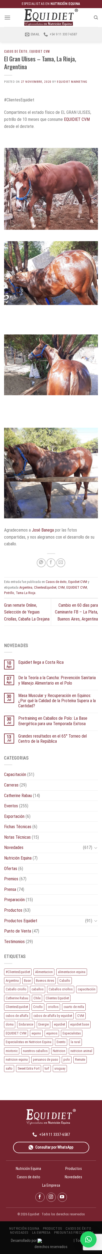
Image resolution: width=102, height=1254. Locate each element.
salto (9, 1068)
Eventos (11, 805)
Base (27, 980)
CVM (61, 587)
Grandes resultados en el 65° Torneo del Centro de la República (52, 739)
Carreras (11, 785)
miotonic (12, 1051)
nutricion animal (81, 1051)
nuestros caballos (35, 1051)
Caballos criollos (61, 989)
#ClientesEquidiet (18, 972)
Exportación (14, 816)
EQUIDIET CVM (77, 119)
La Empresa (51, 1185)
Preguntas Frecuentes (73, 1233)
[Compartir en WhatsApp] (41, 562)
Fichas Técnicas (17, 826)
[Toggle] (96, 847)
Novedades (13, 847)
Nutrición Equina (18, 858)
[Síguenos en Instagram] (51, 1197)
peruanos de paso (45, 1059)
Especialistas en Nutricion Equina (28, 1042)
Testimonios (14, 941)
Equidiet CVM (39, 51)
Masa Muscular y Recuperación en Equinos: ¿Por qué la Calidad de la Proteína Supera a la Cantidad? (57, 700)
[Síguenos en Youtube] (62, 1197)
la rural (75, 1042)
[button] (88, 1239)
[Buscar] (96, 17)
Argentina (25, 587)
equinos (51, 1033)
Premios (11, 878)
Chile (37, 998)
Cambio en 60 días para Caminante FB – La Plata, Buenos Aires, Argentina (76, 612)
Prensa (10, 889)
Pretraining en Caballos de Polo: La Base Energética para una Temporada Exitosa (52, 721)
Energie (43, 1024)
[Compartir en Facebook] (51, 562)
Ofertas (10, 868)
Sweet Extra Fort (28, 1068)
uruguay (59, 1068)
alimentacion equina (71, 972)
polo (66, 1059)
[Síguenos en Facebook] (40, 1197)
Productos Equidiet (20, 920)
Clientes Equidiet (57, 998)
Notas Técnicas (17, 837)
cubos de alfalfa (17, 1016)
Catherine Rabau (18, 795)
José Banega (43, 530)
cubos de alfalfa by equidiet (52, 1016)
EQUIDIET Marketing (72, 82)
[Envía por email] (60, 562)
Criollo (38, 1007)
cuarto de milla (74, 1007)
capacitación (86, 989)
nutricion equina (17, 1059)
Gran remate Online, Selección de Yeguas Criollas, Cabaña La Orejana (27, 612)
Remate (80, 1059)
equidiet (59, 1024)
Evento (61, 1042)
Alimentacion (44, 972)
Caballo (64, 980)
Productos (13, 910)
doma (10, 1024)
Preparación (14, 899)
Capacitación (15, 774)
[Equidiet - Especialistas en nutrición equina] (51, 17)
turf (47, 1068)
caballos (38, 989)
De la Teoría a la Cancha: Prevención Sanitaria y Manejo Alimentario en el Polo (57, 680)
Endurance (26, 1024)
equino (36, 1033)
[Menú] (7, 17)
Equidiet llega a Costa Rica (41, 662)
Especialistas (72, 1033)
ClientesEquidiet (45, 587)
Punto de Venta (17, 931)
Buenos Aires (45, 980)
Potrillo (9, 593)
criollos (53, 1007)
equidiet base (79, 1024)
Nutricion (59, 1051)
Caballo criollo (16, 989)
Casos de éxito (15, 51)
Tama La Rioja (25, 593)
